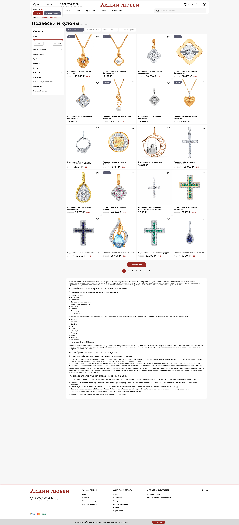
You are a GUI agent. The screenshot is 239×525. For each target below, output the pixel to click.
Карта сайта (118, 511)
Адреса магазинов (120, 504)
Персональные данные (91, 501)
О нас (84, 494)
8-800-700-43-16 (69, 4)
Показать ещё (136, 265)
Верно (38, 13)
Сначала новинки (109, 30)
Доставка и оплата (154, 494)
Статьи (116, 507)
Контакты (86, 498)
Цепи (78, 11)
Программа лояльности (122, 501)
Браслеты (90, 11)
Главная (35, 17)
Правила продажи (89, 504)
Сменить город (52, 13)
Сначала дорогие (93, 30)
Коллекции (117, 11)
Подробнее (123, 522)
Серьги (67, 11)
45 (149, 271)
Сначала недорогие (127, 30)
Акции (103, 11)
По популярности (74, 30)
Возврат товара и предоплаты (159, 498)
